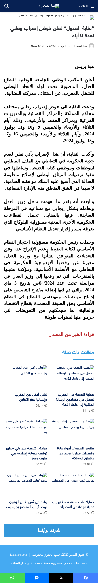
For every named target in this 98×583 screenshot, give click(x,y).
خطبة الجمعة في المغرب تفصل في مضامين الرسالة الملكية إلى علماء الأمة (75, 400)
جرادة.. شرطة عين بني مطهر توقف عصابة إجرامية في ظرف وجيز (26, 453)
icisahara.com (18, 555)
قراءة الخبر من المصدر (71, 334)
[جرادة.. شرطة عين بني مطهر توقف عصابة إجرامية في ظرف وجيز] (25, 431)
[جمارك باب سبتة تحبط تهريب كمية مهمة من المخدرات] (72, 485)
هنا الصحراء (80, 46)
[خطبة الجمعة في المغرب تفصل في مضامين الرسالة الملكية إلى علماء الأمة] (72, 377)
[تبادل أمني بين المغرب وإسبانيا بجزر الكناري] (25, 377)
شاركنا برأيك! (49, 530)
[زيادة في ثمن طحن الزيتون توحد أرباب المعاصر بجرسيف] (25, 485)
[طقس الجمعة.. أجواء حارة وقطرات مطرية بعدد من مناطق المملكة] (72, 431)
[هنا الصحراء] (49, 6)
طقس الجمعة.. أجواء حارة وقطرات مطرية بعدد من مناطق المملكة (75, 453)
